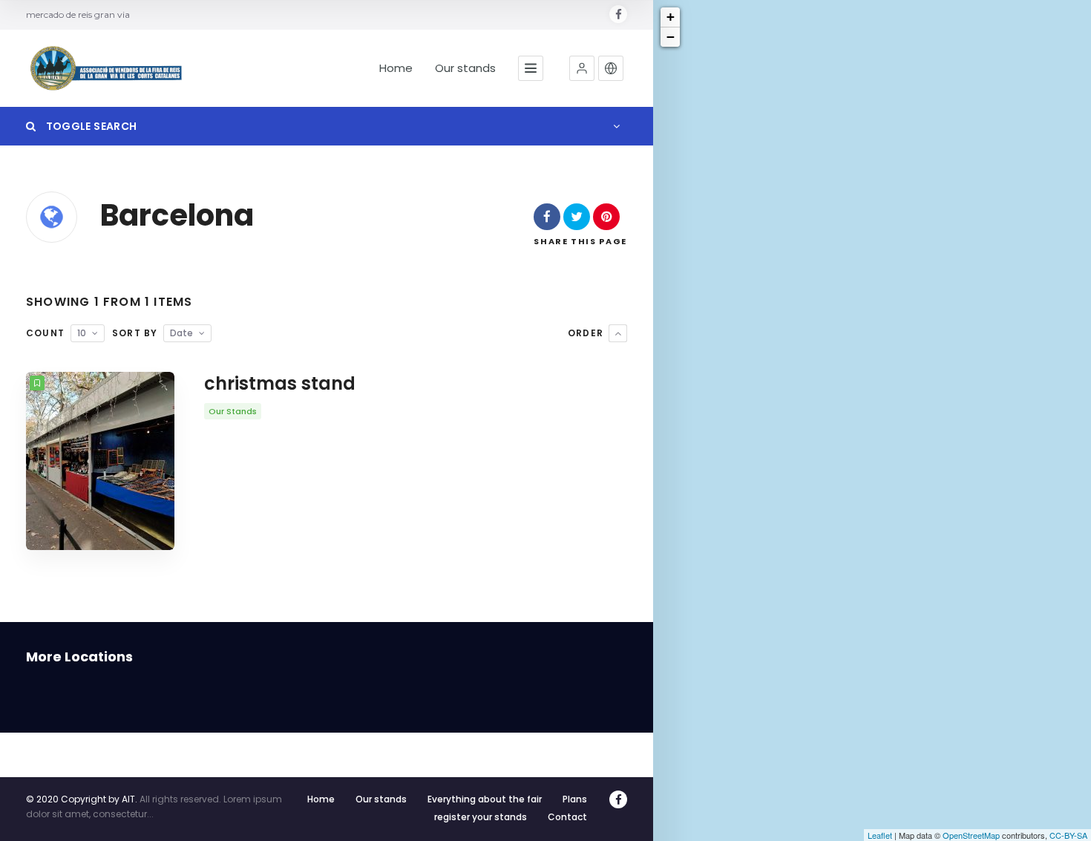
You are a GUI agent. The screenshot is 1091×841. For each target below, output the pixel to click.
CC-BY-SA (1068, 835)
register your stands (480, 817)
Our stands (465, 68)
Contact (567, 817)
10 (81, 333)
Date (181, 333)
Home (396, 68)
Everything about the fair (484, 799)
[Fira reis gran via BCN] (107, 68)
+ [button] (670, 16)
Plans (575, 799)
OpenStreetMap (971, 835)
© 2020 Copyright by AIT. (81, 799)
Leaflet (880, 835)
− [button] (670, 37)
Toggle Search (90, 126)
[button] (581, 68)
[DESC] (618, 333)
